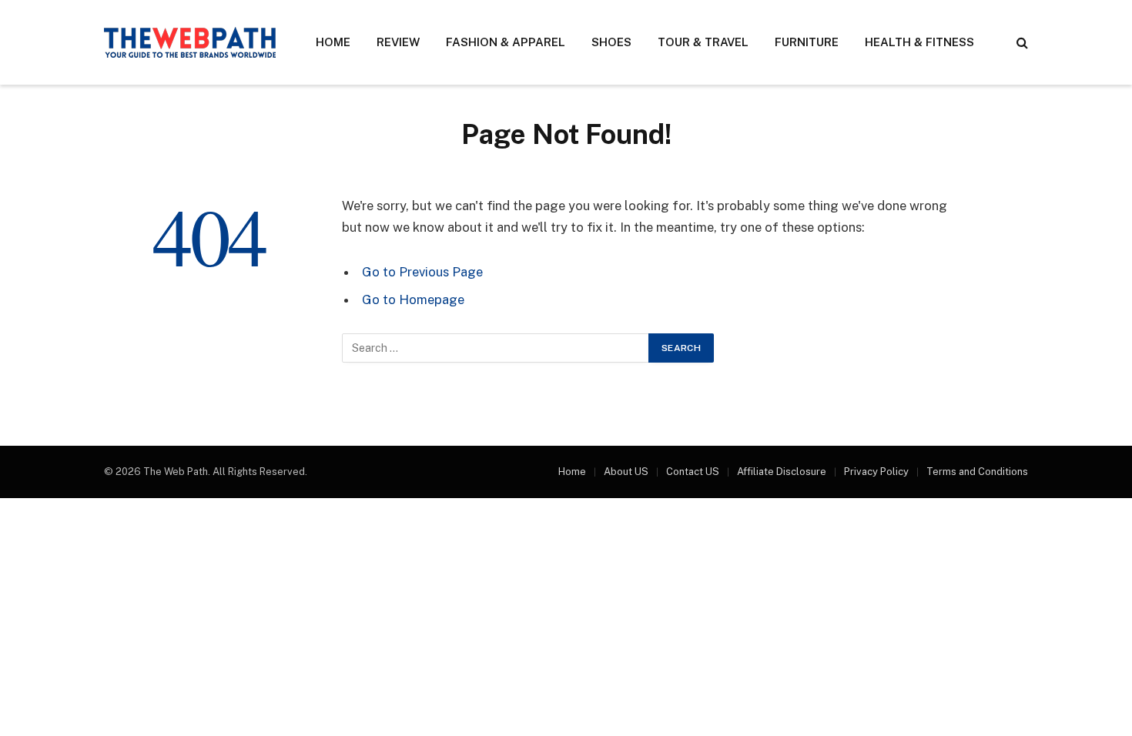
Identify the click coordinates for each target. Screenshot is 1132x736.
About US (626, 471)
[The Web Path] (190, 42)
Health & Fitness (919, 42)
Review (398, 42)
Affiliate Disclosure (781, 471)
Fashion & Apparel (505, 42)
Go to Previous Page (422, 271)
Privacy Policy (876, 471)
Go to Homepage (413, 299)
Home (333, 42)
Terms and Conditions (977, 471)
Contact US (692, 471)
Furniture (807, 42)
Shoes (611, 42)
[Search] (1020, 42)
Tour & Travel (703, 42)
